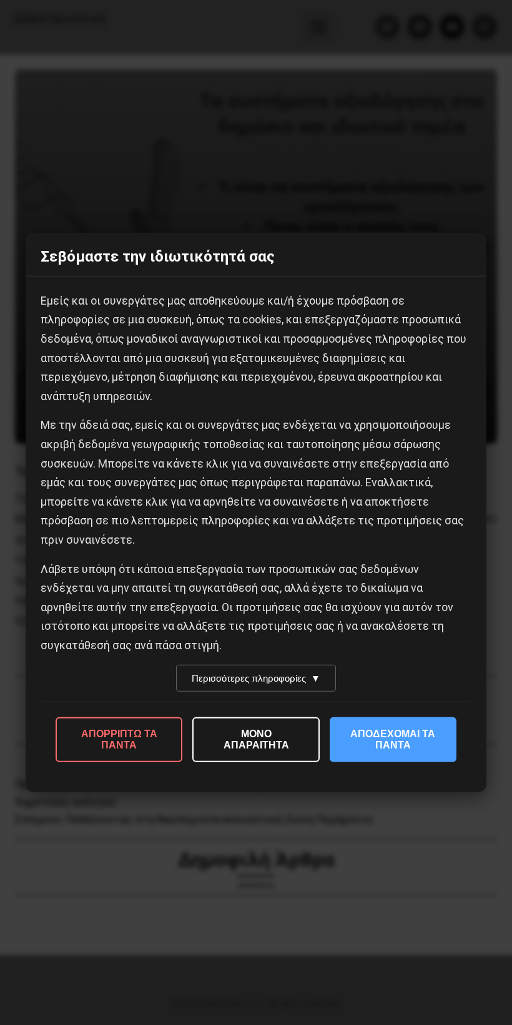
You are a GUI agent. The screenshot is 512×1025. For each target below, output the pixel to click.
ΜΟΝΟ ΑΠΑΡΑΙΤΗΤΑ (256, 739)
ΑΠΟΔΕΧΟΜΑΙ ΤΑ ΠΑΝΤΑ (392, 739)
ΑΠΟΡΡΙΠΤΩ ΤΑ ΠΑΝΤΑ (119, 739)
